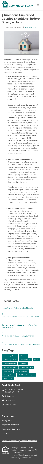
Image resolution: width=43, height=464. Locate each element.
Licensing (5, 433)
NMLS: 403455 (10, 404)
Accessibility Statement (10, 429)
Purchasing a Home (31, 27)
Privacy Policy (7, 421)
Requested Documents (10, 425)
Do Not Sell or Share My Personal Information (19, 441)
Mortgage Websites (18, 455)
